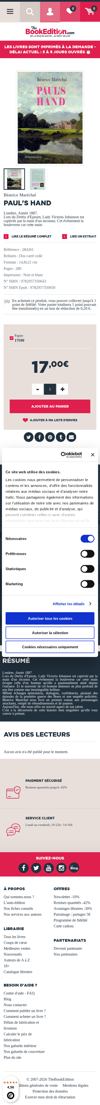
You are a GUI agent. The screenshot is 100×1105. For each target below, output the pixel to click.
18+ (7, 966)
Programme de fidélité (70, 920)
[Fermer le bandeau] (92, 455)
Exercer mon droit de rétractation (50, 1097)
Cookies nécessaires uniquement (50, 647)
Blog (7, 999)
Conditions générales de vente (35, 1085)
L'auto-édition (14, 903)
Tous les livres (14, 937)
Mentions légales (75, 1085)
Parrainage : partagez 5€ (72, 914)
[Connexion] (50, 15)
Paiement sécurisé (43, 781)
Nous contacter (15, 1005)
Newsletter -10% (66, 897)
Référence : (12, 249)
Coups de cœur (15, 943)
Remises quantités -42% (72, 903)
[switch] (87, 554)
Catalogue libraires (18, 972)
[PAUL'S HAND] (50, 162)
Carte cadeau (64, 926)
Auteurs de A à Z (17, 960)
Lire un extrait (82, 236)
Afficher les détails (69, 604)
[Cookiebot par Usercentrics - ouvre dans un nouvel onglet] (62, 455)
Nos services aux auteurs (23, 914)
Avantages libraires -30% (73, 908)
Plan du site (12, 1057)
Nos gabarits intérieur (20, 1046)
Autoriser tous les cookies (50, 618)
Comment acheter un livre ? (25, 1016)
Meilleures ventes (17, 948)
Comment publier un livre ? (25, 1011)
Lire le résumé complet (31, 236)
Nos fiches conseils (18, 908)
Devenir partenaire (68, 948)
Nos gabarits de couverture (24, 1052)
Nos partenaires (65, 954)
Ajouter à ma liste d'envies (53, 420)
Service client (40, 818)
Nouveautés (13, 954)
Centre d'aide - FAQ (19, 993)
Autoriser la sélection (50, 632)
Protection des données (50, 1091)
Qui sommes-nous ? (19, 897)
